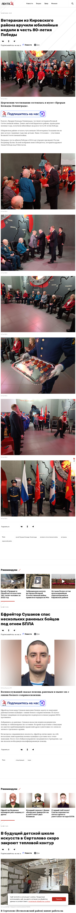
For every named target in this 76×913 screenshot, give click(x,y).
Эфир (46, 3)
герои (29, 760)
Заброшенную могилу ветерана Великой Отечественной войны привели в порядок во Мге (37, 594)
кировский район (7, 541)
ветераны (64, 537)
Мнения (54, 3)
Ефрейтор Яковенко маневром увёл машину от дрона (12, 812)
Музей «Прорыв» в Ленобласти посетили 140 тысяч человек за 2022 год (11, 594)
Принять (59, 899)
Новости (29, 3)
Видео (38, 3)
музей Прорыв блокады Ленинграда (26, 537)
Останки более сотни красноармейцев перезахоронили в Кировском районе (61, 594)
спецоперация (20, 760)
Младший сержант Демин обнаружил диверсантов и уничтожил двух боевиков (37, 813)
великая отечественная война (49, 537)
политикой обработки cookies (39, 901)
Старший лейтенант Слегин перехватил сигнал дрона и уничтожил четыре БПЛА (62, 813)
